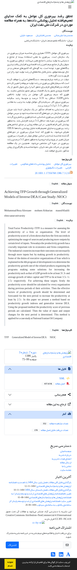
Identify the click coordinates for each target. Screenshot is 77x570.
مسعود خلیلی (26, 35)
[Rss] (53, 555)
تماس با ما (66, 466)
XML (62, 378)
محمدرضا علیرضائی (63, 35)
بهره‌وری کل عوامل (62, 163)
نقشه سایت (65, 470)
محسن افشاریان (43, 35)
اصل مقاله (54, 383)
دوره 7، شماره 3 (27, 352)
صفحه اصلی (65, 451)
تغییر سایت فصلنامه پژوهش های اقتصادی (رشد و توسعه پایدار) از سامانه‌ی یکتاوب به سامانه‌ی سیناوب (40, 503)
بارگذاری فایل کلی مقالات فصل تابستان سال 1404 (48, 489)
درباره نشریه (65, 455)
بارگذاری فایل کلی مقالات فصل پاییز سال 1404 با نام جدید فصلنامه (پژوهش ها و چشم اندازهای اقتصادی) (40, 484)
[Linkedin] (61, 555)
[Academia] (68, 555)
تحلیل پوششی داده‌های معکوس (36, 163)
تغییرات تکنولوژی (54, 167)
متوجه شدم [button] (10, 564)
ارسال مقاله (65, 462)
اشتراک (12, 545)
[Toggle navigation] (39, 7)
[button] (46, 566)
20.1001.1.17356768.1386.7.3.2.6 (52, 173)
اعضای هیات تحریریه (61, 458)
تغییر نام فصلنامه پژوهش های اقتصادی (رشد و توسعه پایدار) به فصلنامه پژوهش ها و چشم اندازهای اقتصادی (41, 495)
